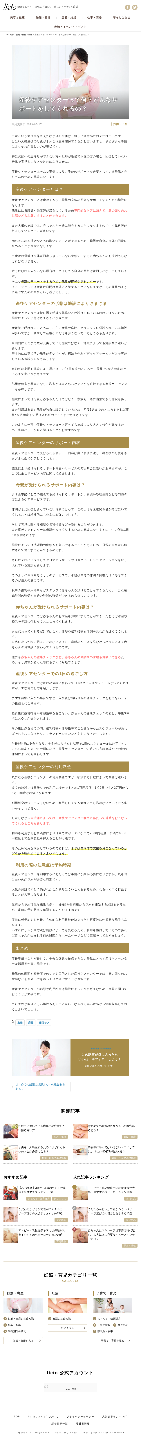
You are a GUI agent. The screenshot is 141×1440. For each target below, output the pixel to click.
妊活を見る (67, 1328)
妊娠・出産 (120, 124)
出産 (20, 1022)
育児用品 (61, 1220)
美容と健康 (17, 17)
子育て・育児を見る (112, 1340)
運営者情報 (83, 1423)
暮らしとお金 (122, 17)
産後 (30, 1022)
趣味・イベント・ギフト (70, 26)
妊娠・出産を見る (23, 1340)
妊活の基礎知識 (62, 1318)
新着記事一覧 (59, 1423)
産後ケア (44, 1022)
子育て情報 (130, 1245)
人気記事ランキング (114, 1416)
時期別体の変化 (17, 1331)
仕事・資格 (94, 17)
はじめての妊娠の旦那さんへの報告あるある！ (40, 1086)
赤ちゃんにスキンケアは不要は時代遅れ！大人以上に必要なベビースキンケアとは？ (111, 1234)
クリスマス (60, 1198)
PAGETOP (133, 1429)
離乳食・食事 (105, 1331)
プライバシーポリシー (80, 1416)
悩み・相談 (60, 1137)
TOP (17, 1416)
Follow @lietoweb (101, 1048)
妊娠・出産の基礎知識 (54, 1158)
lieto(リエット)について (43, 1416)
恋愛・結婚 (69, 17)
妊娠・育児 (43, 17)
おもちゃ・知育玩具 (39, 1198)
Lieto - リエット (72, 1389)
